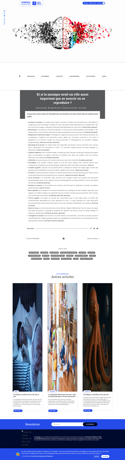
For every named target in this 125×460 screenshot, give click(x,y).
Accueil (86, 3)
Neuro (104, 76)
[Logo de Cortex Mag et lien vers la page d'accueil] (26, 3)
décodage (91, 252)
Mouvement (45, 76)
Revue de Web (42, 108)
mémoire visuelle (36, 259)
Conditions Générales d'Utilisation (42, 456)
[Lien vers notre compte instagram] (4, 11)
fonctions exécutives (58, 255)
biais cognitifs (34, 252)
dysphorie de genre (34, 255)
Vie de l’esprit (90, 76)
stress (76, 259)
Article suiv (92, 238)
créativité (82, 252)
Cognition (59, 76)
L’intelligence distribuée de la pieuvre (96, 394)
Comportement (74, 76)
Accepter (105, 456)
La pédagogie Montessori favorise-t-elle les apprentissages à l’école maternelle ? (62, 395)
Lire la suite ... (17, 410)
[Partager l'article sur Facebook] (91, 228)
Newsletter (32, 424)
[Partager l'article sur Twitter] (94, 228)
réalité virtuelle (66, 259)
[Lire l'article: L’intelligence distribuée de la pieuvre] (97, 391)
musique (46, 259)
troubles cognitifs (86, 259)
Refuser (97, 456)
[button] (104, 3)
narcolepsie (55, 259)
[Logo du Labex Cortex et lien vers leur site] (37, 3)
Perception (31, 76)
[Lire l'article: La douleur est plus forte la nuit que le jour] (27, 391)
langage (92, 255)
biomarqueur (54, 252)
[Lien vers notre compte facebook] (4, 13)
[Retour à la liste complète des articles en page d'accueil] (63, 239)
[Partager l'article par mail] (97, 228)
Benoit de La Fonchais (70, 108)
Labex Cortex (92, 3)
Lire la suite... (27, 406)
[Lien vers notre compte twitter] (4, 15)
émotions (45, 255)
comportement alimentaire (68, 252)
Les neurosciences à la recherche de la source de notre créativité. (57, 160)
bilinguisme (44, 252)
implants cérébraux (81, 255)
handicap (69, 255)
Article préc (33, 238)
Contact (99, 3)
